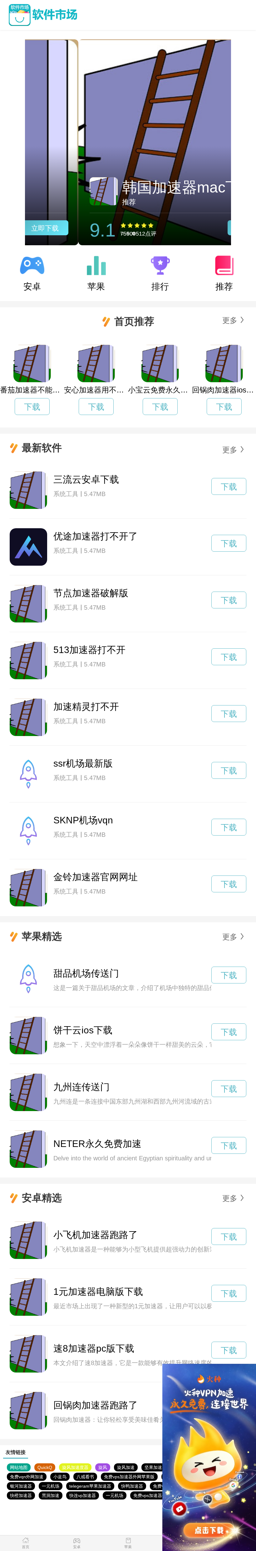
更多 (229, 320)
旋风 (102, 1467)
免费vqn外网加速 (26, 1476)
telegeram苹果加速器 (90, 1486)
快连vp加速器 (82, 1495)
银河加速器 (21, 1486)
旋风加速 (126, 1467)
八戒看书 (85, 1476)
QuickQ (44, 1467)
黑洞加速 (50, 1495)
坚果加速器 (155, 1467)
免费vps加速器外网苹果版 (129, 1476)
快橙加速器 (21, 1495)
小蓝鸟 (59, 1476)
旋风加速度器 (75, 1467)
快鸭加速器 (132, 1486)
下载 (32, 407)
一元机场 (50, 1486)
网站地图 (18, 1467)
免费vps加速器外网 (152, 1495)
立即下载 (197, 228)
